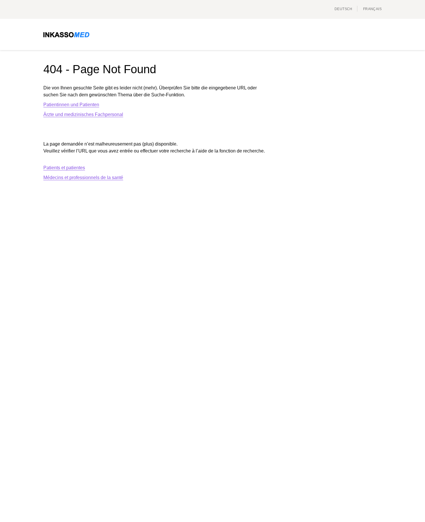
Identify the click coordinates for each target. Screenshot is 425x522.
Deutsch (343, 9)
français (372, 9)
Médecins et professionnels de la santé (83, 177)
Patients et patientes (64, 167)
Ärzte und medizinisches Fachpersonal (83, 114)
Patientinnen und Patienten (71, 104)
